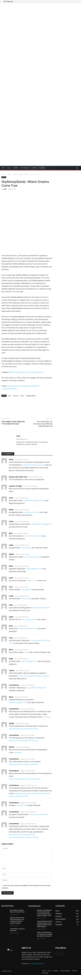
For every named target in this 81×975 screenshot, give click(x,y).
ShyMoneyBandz (31, 395)
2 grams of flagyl (15, 486)
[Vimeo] (75, 1)
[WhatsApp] (18, 194)
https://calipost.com (21, 439)
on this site (47, 717)
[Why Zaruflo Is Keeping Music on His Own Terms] (5, 912)
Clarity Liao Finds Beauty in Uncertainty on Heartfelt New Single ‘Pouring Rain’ (44, 934)
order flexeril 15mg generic (42, 524)
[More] (23, 194)
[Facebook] (67, 1)
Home (3, 174)
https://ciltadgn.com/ (29, 661)
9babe (11, 510)
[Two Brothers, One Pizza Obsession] (5, 930)
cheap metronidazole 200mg (34, 500)
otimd (11, 521)
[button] (77, 168)
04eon (11, 697)
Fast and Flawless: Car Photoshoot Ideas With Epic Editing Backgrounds (43, 424)
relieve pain (26, 599)
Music (22, 395)
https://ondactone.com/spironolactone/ (23, 764)
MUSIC (9, 174)
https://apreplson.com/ (41, 608)
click (26, 652)
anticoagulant (26, 590)
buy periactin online (31, 512)
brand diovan (26, 548)
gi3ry (11, 533)
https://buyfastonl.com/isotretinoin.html (23, 729)
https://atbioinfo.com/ (35, 569)
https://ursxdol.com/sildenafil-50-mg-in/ (24, 741)
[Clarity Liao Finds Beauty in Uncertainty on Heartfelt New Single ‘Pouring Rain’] (32, 934)
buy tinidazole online (32, 557)
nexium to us (32, 580)
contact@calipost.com (37, 963)
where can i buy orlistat (39, 814)
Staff (4, 189)
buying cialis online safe (18, 477)
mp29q (11, 723)
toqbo (11, 545)
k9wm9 (11, 747)
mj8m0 (11, 554)
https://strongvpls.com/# (18, 702)
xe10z (11, 498)
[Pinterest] (13, 194)
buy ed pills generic (29, 619)
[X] (73, 1)
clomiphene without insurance (33, 465)
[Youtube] (78, 1)
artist (9, 395)
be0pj (11, 659)
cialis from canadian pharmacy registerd (34, 676)
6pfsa (11, 650)
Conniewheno (14, 685)
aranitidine (18, 752)
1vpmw (11, 670)
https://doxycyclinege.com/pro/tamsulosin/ (25, 779)
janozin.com (22, 805)
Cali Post (15, 395)
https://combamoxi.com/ (29, 628)
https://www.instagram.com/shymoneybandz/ (26, 372)
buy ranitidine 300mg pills (36, 688)
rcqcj (11, 638)
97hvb (11, 459)
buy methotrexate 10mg (34, 536)
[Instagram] (70, 1)
